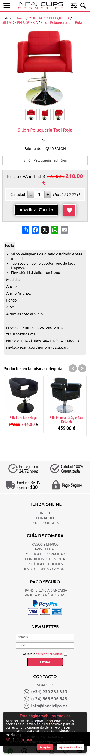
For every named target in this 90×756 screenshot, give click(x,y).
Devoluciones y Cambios (45, 569)
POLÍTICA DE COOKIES (45, 564)
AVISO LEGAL (45, 549)
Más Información (19, 739)
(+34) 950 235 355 (49, 691)
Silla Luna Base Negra (23, 417)
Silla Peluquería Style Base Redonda (67, 419)
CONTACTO (45, 518)
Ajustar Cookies (70, 747)
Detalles (9, 245)
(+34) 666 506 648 (49, 699)
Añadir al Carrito (36, 210)
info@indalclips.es (49, 706)
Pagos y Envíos (45, 544)
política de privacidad (49, 654)
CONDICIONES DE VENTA (45, 559)
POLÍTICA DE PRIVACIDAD (45, 554)
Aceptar (45, 747)
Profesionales (45, 523)
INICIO (45, 513)
